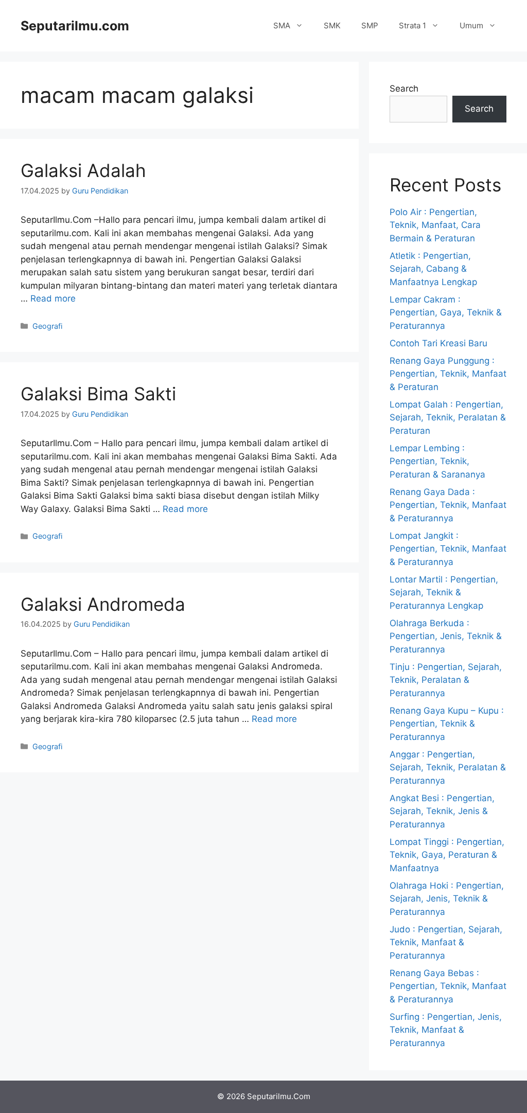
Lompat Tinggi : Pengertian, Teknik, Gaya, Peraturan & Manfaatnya (447, 855)
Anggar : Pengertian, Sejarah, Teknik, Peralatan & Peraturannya (448, 767)
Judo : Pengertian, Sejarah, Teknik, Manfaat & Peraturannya (446, 942)
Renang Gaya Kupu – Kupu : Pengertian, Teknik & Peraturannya (447, 723)
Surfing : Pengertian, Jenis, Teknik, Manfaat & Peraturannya (446, 1030)
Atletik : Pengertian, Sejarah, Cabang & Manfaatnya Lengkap (433, 269)
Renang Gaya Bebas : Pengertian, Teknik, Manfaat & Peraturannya (448, 986)
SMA (281, 25)
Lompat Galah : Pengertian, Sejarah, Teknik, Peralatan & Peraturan (448, 417)
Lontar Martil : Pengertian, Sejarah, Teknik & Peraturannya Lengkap (444, 592)
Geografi (47, 326)
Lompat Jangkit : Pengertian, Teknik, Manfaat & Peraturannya (448, 549)
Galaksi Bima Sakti (98, 393)
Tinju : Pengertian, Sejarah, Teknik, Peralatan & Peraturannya (446, 680)
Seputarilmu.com (75, 25)
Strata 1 (412, 25)
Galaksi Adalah (83, 170)
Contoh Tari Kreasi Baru (438, 343)
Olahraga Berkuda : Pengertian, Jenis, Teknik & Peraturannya (446, 636)
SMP (369, 25)
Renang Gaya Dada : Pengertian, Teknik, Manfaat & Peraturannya (448, 505)
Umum (471, 25)
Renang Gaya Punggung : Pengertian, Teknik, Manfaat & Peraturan (448, 374)
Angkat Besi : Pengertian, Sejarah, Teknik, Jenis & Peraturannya (442, 811)
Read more (53, 298)
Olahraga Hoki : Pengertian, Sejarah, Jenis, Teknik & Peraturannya (447, 898)
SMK (332, 25)
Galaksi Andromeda (103, 604)
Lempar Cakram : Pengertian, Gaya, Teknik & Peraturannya (446, 312)
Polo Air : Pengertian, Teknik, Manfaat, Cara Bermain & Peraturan (435, 225)
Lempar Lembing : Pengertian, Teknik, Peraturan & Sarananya (437, 461)
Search (404, 88)
